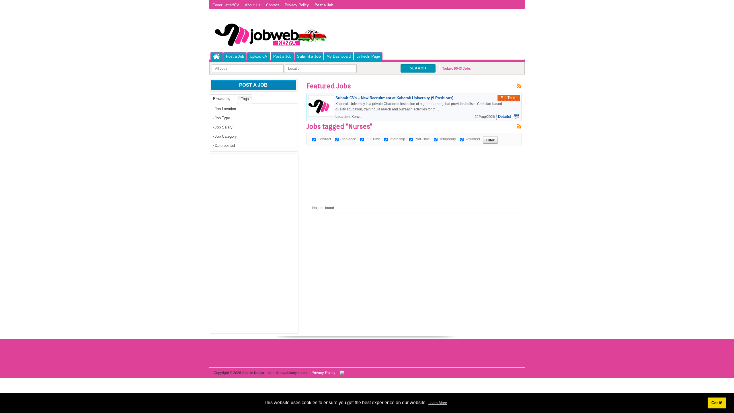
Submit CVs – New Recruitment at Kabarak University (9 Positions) (394, 98)
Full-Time (373, 139)
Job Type (222, 118)
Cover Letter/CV (225, 5)
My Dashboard (339, 56)
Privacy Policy (297, 5)
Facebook (516, 116)
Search (418, 68)
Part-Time (422, 139)
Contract (324, 139)
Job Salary (224, 127)
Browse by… (223, 99)
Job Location (225, 109)
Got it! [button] (716, 403)
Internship (397, 139)
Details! (504, 116)
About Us (252, 5)
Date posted (225, 145)
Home (216, 57)
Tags (245, 99)
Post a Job (235, 56)
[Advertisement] (411, 158)
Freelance (348, 139)
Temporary (447, 139)
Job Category (226, 136)
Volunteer (472, 139)
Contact (272, 5)
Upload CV (259, 56)
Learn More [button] (437, 403)
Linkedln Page (368, 56)
